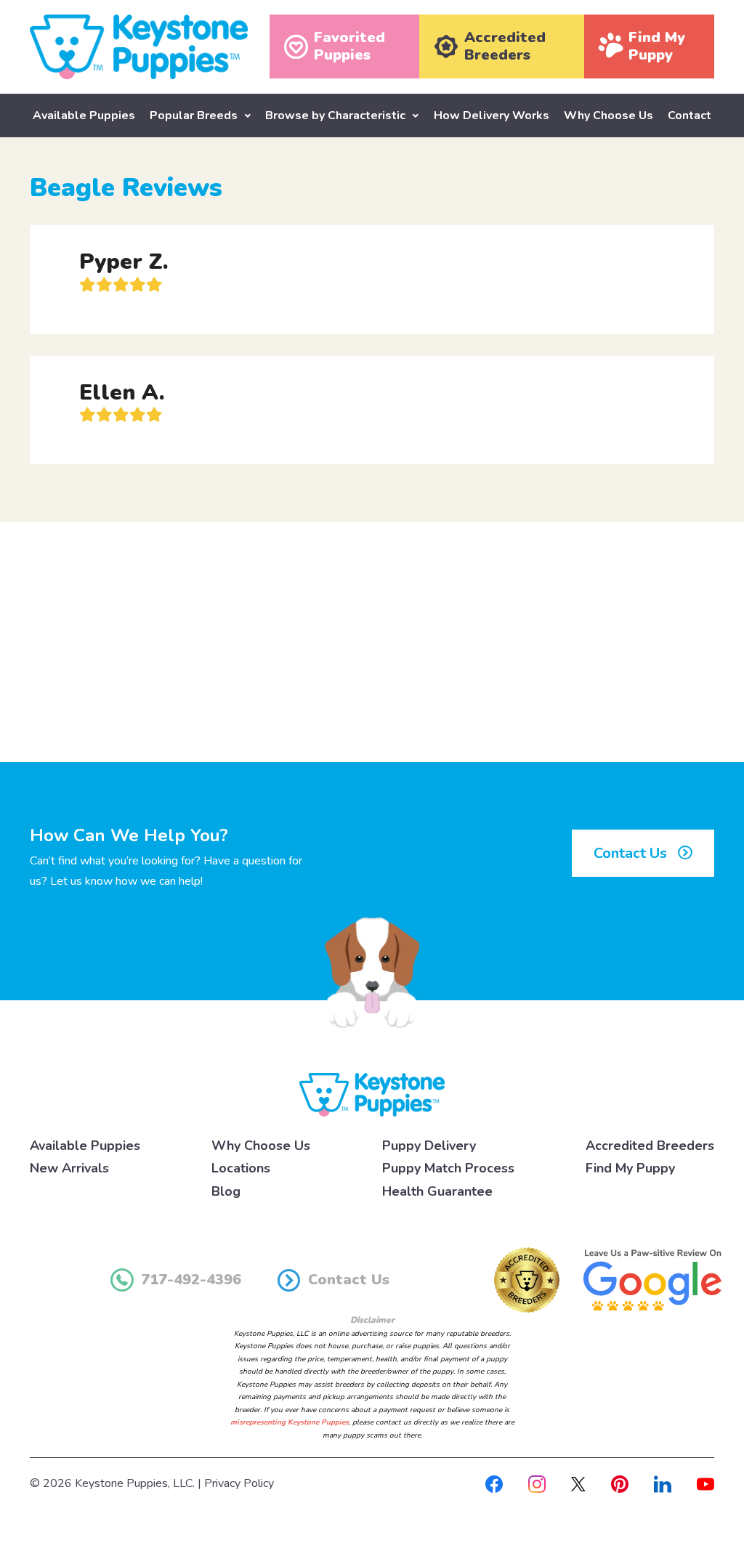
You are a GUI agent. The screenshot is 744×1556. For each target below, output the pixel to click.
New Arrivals (69, 1168)
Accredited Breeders (650, 1145)
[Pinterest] (619, 1483)
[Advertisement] (372, 642)
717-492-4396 (191, 1279)
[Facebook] (494, 1483)
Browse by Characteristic (335, 115)
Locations (240, 1168)
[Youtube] (705, 1483)
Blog (225, 1191)
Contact (689, 115)
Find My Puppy (630, 1168)
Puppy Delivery (429, 1145)
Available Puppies (84, 115)
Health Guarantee (437, 1191)
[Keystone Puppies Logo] (372, 1094)
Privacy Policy (239, 1483)
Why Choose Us (608, 115)
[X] (578, 1483)
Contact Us (632, 853)
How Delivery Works (491, 115)
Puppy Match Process (448, 1168)
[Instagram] (537, 1483)
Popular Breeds (194, 115)
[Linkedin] (662, 1483)
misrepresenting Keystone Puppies (289, 1422)
